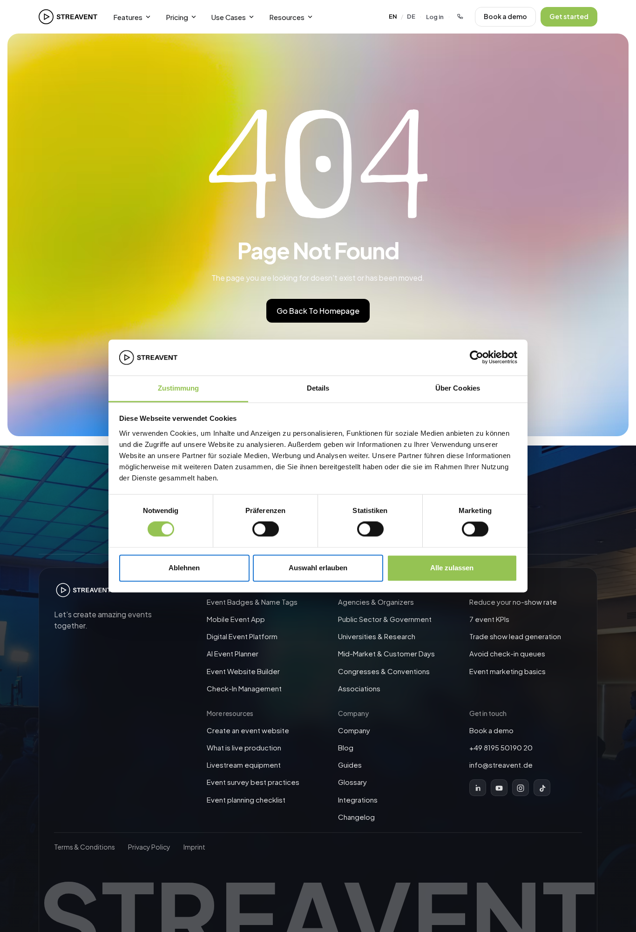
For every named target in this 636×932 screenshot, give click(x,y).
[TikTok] (542, 788)
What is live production (244, 747)
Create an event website (248, 730)
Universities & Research (376, 636)
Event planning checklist (246, 799)
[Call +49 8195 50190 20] (460, 16)
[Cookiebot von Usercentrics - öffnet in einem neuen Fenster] (476, 358)
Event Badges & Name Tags (252, 601)
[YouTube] (499, 788)
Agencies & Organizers (376, 601)
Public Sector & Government (385, 619)
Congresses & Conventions (384, 671)
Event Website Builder (243, 671)
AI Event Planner (232, 653)
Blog (345, 747)
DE (411, 16)
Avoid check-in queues (507, 653)
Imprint (194, 847)
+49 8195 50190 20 (501, 747)
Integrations (358, 799)
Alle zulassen (452, 568)
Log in (435, 16)
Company (354, 730)
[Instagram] (520, 788)
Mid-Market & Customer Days (386, 653)
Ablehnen (184, 568)
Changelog (356, 816)
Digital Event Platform (242, 636)
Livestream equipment (244, 764)
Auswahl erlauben (318, 568)
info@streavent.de (501, 764)
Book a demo (505, 16)
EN (393, 16)
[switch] (265, 529)
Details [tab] (318, 388)
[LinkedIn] (477, 788)
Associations (359, 688)
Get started (569, 16)
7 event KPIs (489, 619)
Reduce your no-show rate (513, 601)
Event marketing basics (507, 671)
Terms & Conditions (84, 847)
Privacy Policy (149, 847)
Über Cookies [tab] (457, 388)
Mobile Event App (236, 619)
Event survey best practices (253, 782)
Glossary (352, 782)
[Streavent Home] (68, 16)
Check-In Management (244, 688)
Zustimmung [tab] (178, 388)
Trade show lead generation (515, 636)
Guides (350, 764)
